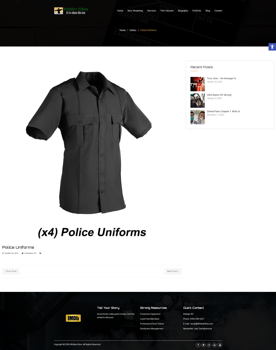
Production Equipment (150, 314)
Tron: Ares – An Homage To (221, 78)
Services (151, 10)
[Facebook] (198, 345)
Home (120, 10)
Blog (208, 10)
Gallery (133, 30)
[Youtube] (220, 345)
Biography (183, 10)
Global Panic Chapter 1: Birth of (223, 111)
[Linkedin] (214, 345)
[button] (272, 47)
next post (172, 271)
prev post (12, 271)
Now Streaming (135, 10)
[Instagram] (209, 345)
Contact (218, 10)
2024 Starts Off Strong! (219, 95)
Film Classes (167, 10)
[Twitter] (203, 345)
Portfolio (196, 10)
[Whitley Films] (71, 10)
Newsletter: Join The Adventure (197, 328)
